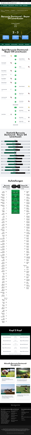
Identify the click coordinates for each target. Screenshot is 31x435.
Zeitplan (16, 5)
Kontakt (22, 414)
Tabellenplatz (11, 5)
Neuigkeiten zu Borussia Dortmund (8, 3)
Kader (20, 5)
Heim (2, 10)
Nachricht (5, 5)
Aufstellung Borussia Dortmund (14, 186)
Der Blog (22, 410)
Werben (22, 418)
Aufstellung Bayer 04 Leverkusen (19, 186)
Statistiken (25, 5)
